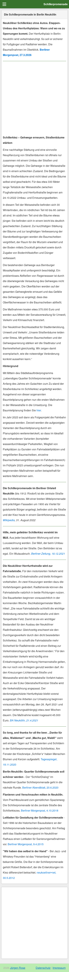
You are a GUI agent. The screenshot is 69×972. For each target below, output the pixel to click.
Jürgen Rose (17, 968)
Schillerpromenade (56, 4)
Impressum (59, 968)
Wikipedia (9, 520)
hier (39, 410)
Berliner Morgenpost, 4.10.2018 (39, 810)
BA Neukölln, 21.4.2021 (24, 720)
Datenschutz (43, 968)
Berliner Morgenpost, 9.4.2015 (26, 844)
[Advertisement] (34, 98)
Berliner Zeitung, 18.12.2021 (48, 553)
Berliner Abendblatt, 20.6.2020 (40, 787)
